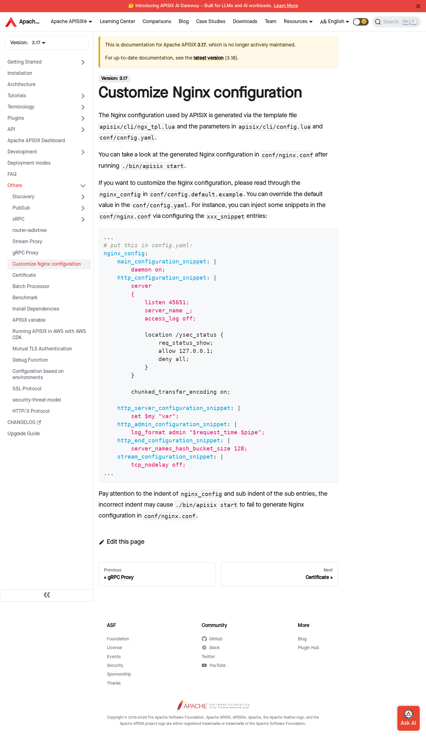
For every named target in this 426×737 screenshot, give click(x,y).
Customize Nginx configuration (46, 264)
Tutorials (16, 96)
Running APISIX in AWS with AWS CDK (49, 335)
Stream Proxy (27, 242)
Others (14, 186)
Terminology (20, 107)
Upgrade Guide (23, 434)
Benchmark (24, 298)
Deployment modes (29, 163)
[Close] (418, 6)
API (11, 129)
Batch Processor (30, 287)
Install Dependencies (35, 309)
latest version (209, 58)
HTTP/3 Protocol (31, 411)
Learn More (286, 6)
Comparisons (157, 22)
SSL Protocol (26, 389)
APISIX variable (29, 320)
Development (22, 152)
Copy (328, 235)
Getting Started (24, 62)
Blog (184, 22)
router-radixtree (29, 231)
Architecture (21, 85)
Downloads (245, 22)
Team (270, 22)
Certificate (24, 275)
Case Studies (210, 22)
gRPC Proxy (25, 253)
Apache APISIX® (69, 22)
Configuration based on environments (38, 374)
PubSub (21, 208)
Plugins (15, 118)
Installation (19, 73)
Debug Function (30, 360)
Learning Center (117, 22)
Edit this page (125, 542)
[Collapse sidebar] (47, 595)
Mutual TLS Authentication (42, 349)
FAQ (12, 174)
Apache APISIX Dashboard (36, 141)
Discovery (23, 197)
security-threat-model (36, 400)
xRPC (18, 219)
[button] (361, 22)
